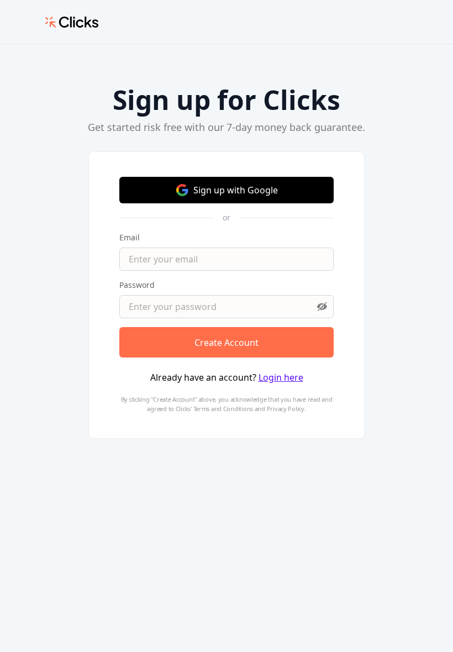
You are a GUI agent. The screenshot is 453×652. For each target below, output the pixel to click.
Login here (281, 377)
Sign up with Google (235, 190)
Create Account (226, 342)
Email (129, 237)
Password (137, 285)
